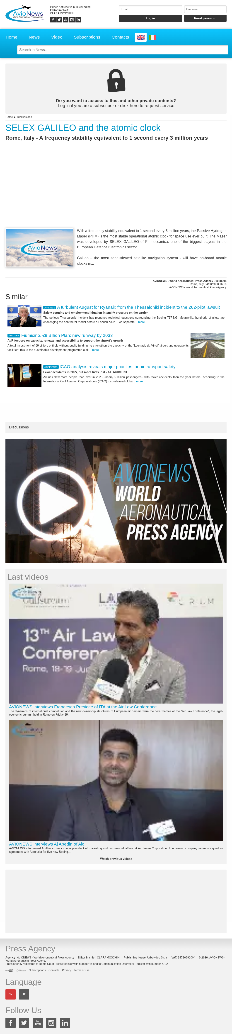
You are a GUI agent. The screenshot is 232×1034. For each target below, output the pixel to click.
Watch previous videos (116, 858)
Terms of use (81, 970)
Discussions (24, 117)
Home (11, 37)
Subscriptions (87, 37)
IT (24, 994)
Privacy (66, 970)
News (34, 37)
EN (10, 994)
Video (57, 37)
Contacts (120, 37)
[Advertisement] (116, 193)
